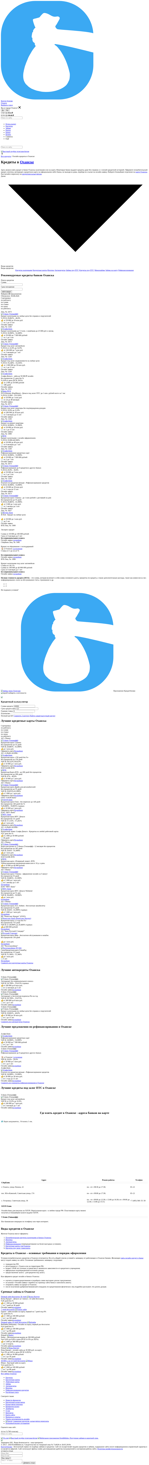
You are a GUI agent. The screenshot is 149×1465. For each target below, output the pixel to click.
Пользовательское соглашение (18, 1423)
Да (3, 110)
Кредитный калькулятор (15, 1402)
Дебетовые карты (12, 1382)
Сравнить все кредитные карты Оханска (17, 963)
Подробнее (18, 751)
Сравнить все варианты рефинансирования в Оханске (22, 1083)
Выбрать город (7, 105)
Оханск (4, 103)
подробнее (17, 540)
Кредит (7, 101)
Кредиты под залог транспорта (18, 1248)
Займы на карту (111, 270)
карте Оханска (141, 172)
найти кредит (6, 292)
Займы (8, 128)
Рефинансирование (126, 270)
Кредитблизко (6, 1447)
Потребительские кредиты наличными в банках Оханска (28, 1238)
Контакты (9, 1413)
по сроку (4, 306)
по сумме (4, 302)
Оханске (27, 162)
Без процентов (12, 381)
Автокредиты (60, 270)
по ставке (4, 304)
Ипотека (50, 270)
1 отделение (17, 1057)
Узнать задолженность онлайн (18, 1419)
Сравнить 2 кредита (21, 716)
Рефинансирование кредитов (17, 1390)
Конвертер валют (12, 1407)
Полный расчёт (7, 716)
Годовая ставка (7, 711)
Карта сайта (10, 1415)
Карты (8, 130)
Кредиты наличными (23, 270)
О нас (8, 1411)
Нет (7, 110)
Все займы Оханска (9, 1374)
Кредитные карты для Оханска (18, 1246)
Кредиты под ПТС (86, 270)
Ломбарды (10, 1409)
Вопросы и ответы (13, 1417)
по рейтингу (6, 309)
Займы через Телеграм (11, 691)
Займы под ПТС (72, 270)
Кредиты (9, 126)
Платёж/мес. (6, 713)
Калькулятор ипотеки (14, 1404)
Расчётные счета (12, 1392)
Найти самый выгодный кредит (42, 716)
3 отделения (17, 549)
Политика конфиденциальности (110, 1449)
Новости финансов (13, 1400)
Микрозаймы (100, 270)
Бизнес (8, 135)
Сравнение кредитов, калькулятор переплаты (31, 1421)
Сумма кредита (7, 706)
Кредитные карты (40, 270)
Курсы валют (11, 124)
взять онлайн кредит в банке (132, 1258)
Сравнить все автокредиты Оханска (15, 1022)
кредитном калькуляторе (32, 174)
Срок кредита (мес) (8, 709)
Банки (8, 132)
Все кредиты (6, 156)
